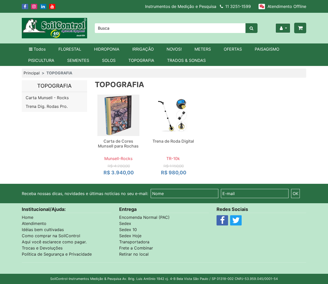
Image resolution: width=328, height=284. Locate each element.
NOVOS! (174, 49)
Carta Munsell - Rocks (47, 97)
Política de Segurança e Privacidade (57, 254)
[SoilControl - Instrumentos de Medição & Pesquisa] (54, 28)
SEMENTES (78, 60)
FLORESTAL (69, 49)
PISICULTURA (41, 60)
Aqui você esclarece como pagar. (54, 241)
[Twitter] (236, 221)
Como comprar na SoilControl (51, 235)
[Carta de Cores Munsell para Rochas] (118, 115)
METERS (202, 49)
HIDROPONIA (106, 49)
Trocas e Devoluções (42, 248)
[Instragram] (34, 6)
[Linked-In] (43, 6)
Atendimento (34, 223)
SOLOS (109, 60)
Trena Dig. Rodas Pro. (47, 106)
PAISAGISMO (267, 49)
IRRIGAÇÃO (143, 49)
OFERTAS (233, 49)
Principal (32, 73)
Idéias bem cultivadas (43, 229)
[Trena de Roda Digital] (173, 115)
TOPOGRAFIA (141, 60)
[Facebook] (25, 6)
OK (295, 193)
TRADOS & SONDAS (186, 60)
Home (27, 217)
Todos (40, 49)
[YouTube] (52, 6)
